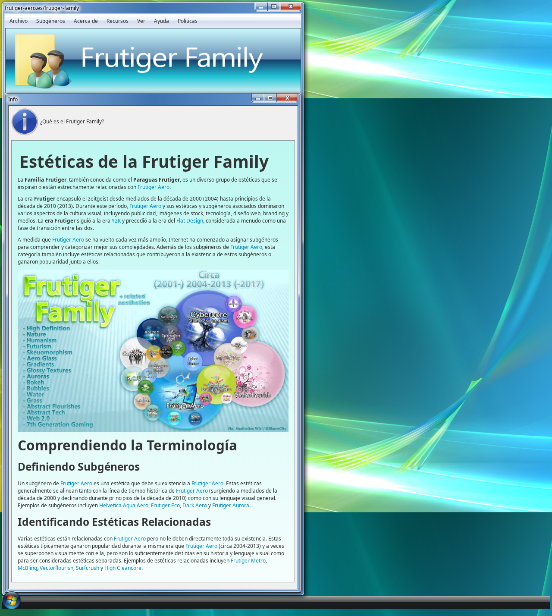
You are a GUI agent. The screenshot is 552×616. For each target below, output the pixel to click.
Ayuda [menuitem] (161, 21)
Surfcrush (87, 568)
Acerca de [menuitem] (86, 21)
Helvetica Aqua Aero (123, 505)
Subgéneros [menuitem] (50, 21)
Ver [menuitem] (141, 21)
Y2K (116, 220)
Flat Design (189, 220)
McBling (27, 568)
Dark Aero (194, 505)
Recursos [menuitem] (118, 21)
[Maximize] (274, 7)
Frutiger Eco (165, 505)
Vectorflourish (56, 568)
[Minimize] (261, 7)
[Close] (290, 7)
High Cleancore (122, 568)
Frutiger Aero (153, 187)
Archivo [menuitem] (18, 21)
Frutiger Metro (248, 560)
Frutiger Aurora (230, 505)
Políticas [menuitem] (188, 21)
